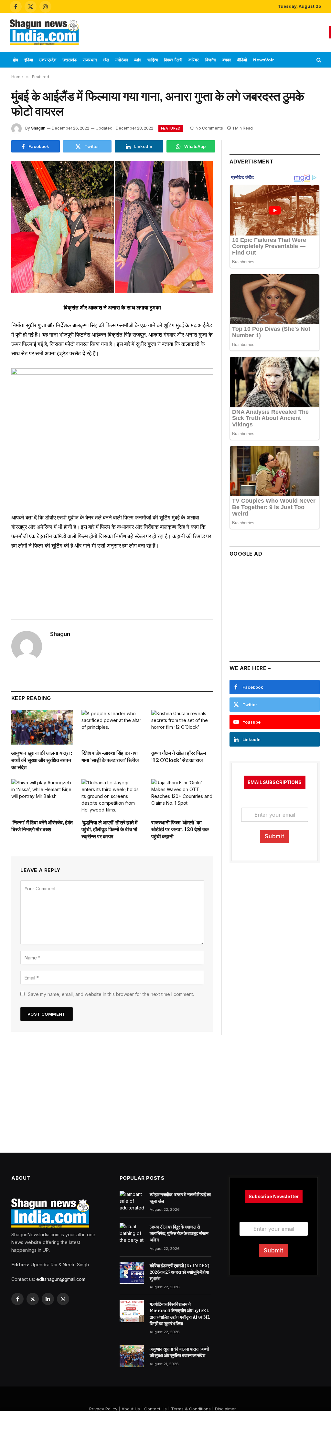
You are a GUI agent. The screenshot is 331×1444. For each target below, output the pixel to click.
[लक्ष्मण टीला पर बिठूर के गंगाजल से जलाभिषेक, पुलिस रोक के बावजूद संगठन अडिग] (132, 1234)
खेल (106, 59)
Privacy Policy (103, 1408)
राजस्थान (90, 59)
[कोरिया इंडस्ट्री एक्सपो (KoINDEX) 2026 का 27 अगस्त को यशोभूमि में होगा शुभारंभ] (132, 1273)
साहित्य (152, 59)
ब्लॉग (137, 59)
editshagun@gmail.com (60, 1279)
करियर (193, 59)
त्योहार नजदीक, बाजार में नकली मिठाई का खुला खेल (180, 1198)
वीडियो (242, 59)
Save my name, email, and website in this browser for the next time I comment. (111, 994)
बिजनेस (210, 59)
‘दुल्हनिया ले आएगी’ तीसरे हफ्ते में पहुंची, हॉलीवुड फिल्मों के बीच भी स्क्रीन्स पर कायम (109, 829)
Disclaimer (225, 1408)
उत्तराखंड (69, 59)
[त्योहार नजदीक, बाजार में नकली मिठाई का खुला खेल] (132, 1202)
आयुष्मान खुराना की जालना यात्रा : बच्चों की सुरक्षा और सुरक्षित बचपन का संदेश (41, 760)
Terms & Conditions (191, 1408)
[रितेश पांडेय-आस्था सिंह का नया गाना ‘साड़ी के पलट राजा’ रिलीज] (112, 727)
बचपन (226, 59)
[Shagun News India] (44, 32)
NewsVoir (263, 59)
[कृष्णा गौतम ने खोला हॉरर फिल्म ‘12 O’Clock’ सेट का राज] (182, 727)
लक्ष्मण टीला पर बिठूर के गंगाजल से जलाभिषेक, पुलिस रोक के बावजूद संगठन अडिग (179, 1233)
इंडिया (28, 59)
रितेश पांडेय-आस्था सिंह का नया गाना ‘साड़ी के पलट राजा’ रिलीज (110, 756)
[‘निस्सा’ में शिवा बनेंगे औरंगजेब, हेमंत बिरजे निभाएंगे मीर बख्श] (42, 796)
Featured (171, 128)
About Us (131, 1408)
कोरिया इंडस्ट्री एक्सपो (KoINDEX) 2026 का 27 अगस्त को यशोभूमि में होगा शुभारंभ (179, 1272)
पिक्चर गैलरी (173, 59)
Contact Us (155, 1408)
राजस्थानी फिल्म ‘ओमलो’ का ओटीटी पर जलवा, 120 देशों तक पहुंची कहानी (180, 829)
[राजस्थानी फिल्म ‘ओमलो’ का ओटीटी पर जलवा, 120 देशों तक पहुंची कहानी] (182, 796)
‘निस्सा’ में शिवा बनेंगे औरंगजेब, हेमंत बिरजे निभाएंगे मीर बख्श (42, 826)
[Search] (318, 60)
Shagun (38, 128)
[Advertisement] (206, 31)
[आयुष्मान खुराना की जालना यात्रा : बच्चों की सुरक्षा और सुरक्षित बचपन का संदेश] (42, 727)
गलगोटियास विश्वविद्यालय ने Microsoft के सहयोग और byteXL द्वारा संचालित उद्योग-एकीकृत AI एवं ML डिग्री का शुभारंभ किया (180, 1313)
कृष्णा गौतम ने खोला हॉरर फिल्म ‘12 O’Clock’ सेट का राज (178, 756)
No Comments (209, 128)
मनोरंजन (121, 59)
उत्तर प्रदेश (47, 59)
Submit (274, 836)
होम (15, 59)
